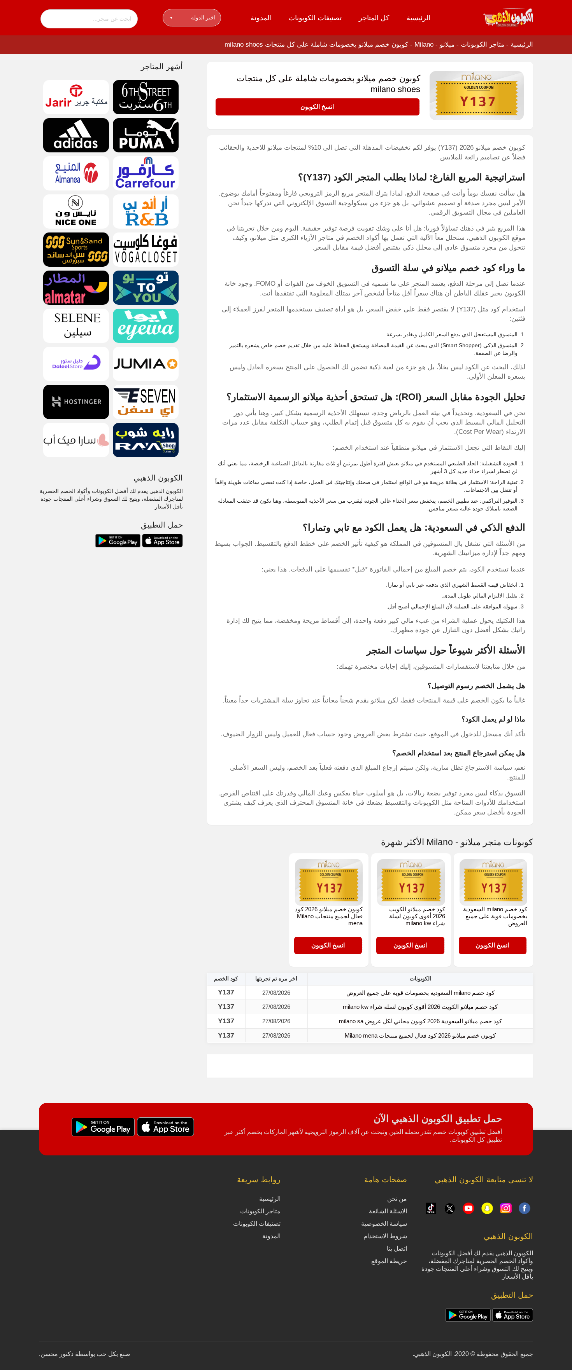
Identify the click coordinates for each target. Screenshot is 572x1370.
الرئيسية (418, 18)
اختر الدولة (193, 17)
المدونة (261, 18)
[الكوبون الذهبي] (508, 17)
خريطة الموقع (389, 1261)
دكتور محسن (57, 1354)
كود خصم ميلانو (466, 267)
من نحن (397, 1198)
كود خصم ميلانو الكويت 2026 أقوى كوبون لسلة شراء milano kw (417, 916)
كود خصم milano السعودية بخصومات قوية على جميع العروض (495, 916)
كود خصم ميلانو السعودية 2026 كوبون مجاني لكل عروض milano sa (420, 1021)
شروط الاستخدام (385, 1236)
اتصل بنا (397, 1248)
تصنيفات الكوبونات (315, 18)
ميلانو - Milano (434, 44)
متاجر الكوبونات (482, 44)
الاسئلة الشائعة (388, 1211)
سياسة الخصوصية (384, 1223)
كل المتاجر (374, 18)
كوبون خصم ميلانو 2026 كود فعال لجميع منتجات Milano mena (329, 916)
